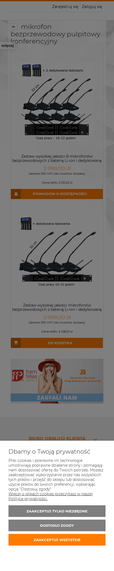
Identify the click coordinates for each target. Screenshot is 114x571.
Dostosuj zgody (57, 525)
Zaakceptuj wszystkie (57, 540)
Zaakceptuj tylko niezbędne (57, 511)
